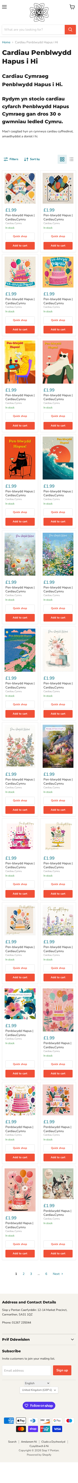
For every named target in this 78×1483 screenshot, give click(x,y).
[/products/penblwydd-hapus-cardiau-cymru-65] (58, 1183)
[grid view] (62, 159)
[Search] (70, 29)
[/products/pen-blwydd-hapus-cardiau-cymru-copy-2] (20, 188)
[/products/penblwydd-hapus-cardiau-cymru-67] (20, 1099)
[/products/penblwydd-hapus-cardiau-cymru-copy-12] (58, 920)
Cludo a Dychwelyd (53, 1442)
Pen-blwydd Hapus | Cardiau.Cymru (20, 217)
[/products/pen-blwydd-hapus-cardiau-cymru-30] (58, 746)
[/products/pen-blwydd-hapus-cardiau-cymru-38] (20, 362)
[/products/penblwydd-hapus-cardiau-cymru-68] (58, 1009)
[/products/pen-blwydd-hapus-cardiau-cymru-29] (20, 836)
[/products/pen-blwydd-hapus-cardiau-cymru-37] (58, 362)
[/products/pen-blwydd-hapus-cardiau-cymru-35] (58, 458)
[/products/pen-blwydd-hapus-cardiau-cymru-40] (58, 272)
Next (56, 1274)
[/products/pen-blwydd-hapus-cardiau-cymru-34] (58, 554)
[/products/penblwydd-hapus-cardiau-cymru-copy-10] (58, 1099)
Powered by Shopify (39, 1455)
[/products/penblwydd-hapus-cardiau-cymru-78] (20, 1003)
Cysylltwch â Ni (39, 1446)
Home (6, 42)
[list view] (71, 159)
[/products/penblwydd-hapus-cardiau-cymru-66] (20, 1189)
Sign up (62, 1370)
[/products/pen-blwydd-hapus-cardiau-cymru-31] (20, 746)
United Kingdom (37, 1390)
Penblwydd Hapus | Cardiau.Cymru (19, 1033)
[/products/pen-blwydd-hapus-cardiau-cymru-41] (58, 188)
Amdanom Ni (29, 1442)
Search (12, 1442)
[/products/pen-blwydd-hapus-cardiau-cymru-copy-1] (20, 272)
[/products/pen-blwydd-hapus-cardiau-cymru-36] (20, 458)
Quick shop (20, 236)
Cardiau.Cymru (13, 223)
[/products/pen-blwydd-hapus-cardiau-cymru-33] (20, 650)
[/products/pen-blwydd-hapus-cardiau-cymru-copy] (20, 554)
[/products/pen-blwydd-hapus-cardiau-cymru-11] (20, 920)
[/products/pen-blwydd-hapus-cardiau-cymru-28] (58, 836)
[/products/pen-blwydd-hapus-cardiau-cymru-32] (58, 650)
